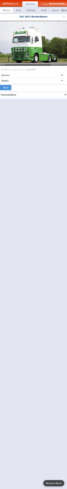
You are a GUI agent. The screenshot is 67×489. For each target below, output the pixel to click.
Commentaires (8, 94)
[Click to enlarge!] (33, 43)
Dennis (30, 4)
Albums (6, 10)
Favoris (55, 10)
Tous (18, 10)
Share (6, 87)
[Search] (62, 10)
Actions (5, 75)
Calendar (31, 10)
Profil (43, 10)
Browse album (54, 483)
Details (5, 80)
